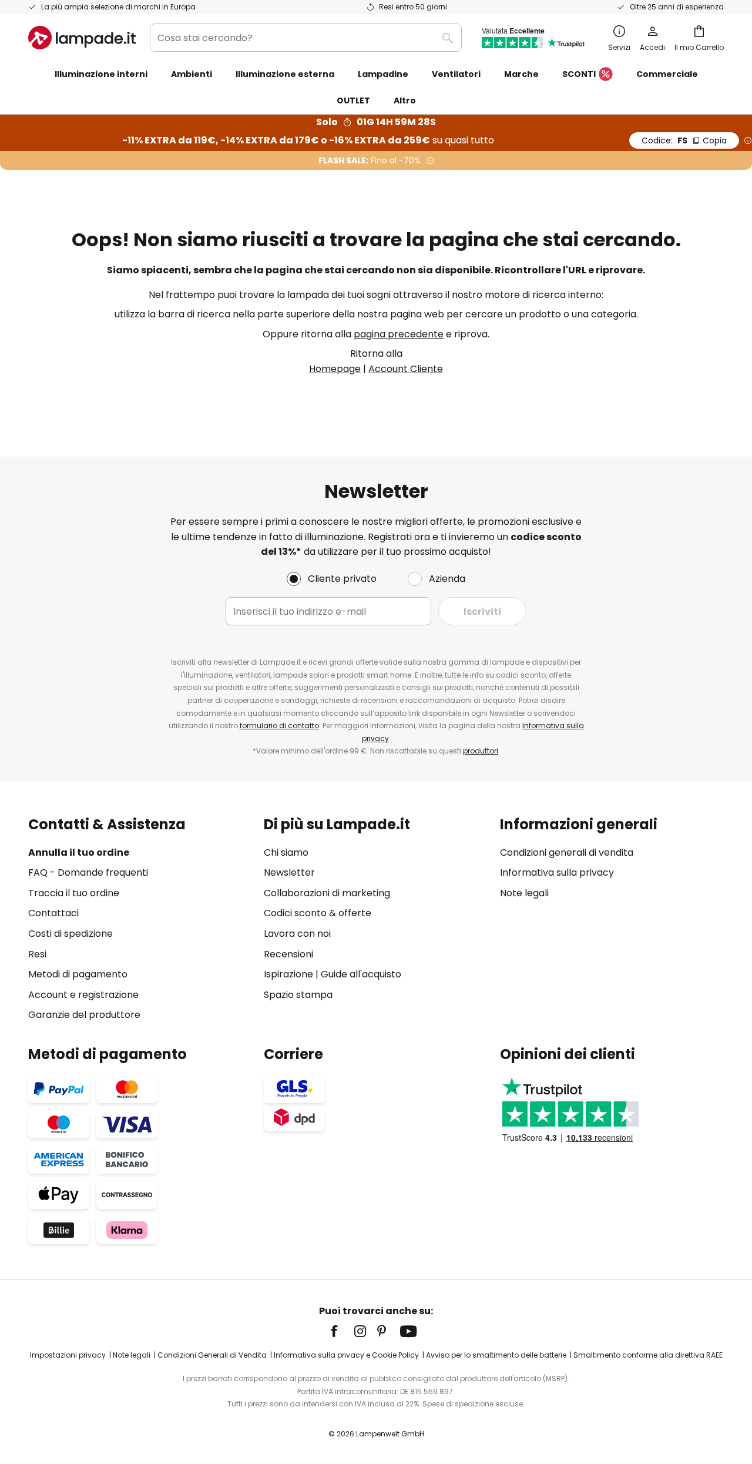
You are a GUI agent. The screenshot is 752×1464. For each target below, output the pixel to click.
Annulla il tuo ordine (78, 852)
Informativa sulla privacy (557, 872)
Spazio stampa (298, 994)
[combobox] (305, 37)
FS (684, 140)
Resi (37, 954)
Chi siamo (286, 852)
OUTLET (353, 100)
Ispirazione (288, 974)
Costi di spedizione (70, 933)
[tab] (140, 919)
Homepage (335, 369)
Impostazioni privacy (68, 1355)
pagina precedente (399, 334)
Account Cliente (405, 369)
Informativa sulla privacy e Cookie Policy (346, 1355)
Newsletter (289, 872)
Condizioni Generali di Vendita (212, 1355)
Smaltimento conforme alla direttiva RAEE (648, 1355)
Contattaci (53, 913)
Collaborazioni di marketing (327, 893)
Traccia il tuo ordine (73, 893)
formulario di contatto (279, 726)
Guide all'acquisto (361, 974)
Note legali (524, 893)
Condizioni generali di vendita (566, 852)
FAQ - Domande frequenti (88, 872)
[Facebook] (341, 1331)
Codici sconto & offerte (317, 913)
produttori (480, 751)
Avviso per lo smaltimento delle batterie (496, 1355)
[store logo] (82, 37)
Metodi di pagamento (77, 974)
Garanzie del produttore (84, 1014)
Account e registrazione (83, 994)
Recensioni (288, 954)
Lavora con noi (297, 933)
